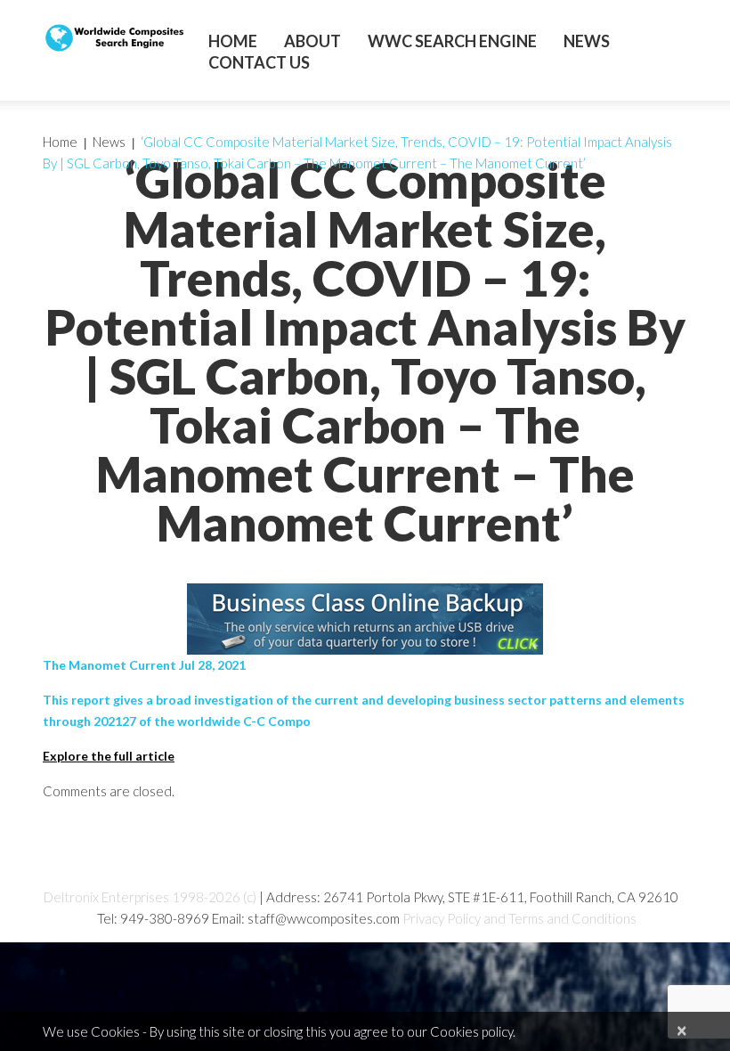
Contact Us (259, 62)
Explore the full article (108, 755)
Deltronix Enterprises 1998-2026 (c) (150, 897)
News (587, 41)
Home (232, 41)
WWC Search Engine (452, 41)
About (312, 41)
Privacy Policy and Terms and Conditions (519, 918)
